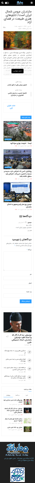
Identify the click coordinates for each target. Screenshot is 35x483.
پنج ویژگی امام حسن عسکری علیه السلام (13, 401)
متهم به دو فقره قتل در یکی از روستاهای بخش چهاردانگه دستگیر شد (15, 377)
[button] (17, 463)
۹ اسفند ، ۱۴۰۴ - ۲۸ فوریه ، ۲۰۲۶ (24, 146)
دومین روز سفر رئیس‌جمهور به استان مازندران (19, 205)
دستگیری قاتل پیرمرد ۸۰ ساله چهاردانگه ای (15, 352)
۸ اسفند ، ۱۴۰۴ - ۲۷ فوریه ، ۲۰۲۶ (24, 209)
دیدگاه (29, 250)
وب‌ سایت (29, 292)
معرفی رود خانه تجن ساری (14, 427)
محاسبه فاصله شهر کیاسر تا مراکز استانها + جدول (13, 420)
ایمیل (30, 283)
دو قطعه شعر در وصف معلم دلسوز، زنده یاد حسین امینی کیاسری (15, 368)
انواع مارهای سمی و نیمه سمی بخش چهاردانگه (16, 360)
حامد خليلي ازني (11, 106)
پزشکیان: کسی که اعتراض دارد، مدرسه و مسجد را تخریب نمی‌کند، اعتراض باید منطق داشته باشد (18, 174)
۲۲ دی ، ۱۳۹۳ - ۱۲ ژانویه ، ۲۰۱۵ (23, 26)
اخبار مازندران (8, 139)
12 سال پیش (21, 222)
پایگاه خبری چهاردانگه (23, 458)
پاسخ (29, 230)
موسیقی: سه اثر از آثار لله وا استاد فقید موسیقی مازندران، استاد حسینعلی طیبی (22, 338)
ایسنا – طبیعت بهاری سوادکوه (21, 143)
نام (31, 274)
